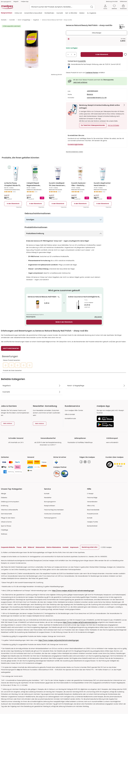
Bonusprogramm (50, 502)
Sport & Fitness (6, 526)
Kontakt (46, 494)
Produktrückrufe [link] (92, 514)
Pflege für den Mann (8, 518)
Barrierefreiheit (92, 526)
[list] (31, 49)
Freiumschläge (92, 498)
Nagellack (36, 20)
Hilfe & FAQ (91, 506)
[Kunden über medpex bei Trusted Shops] (116, 464)
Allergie (3, 494)
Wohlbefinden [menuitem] (49, 13)
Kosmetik (12, 20)
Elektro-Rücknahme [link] (53, 547)
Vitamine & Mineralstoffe (9, 510)
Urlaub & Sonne (6, 522)
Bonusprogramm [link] (6, 1)
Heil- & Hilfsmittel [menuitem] (71, 13)
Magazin (16, 1)
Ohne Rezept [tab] (96, 33)
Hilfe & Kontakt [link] (70, 414)
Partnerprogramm (50, 518)
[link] (56, 473)
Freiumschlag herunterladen (54, 510)
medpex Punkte (92, 522)
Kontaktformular (70, 418)
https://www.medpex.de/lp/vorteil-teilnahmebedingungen (73, 590)
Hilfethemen (123, 1)
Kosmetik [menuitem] (60, 13)
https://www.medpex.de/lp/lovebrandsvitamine (80, 622)
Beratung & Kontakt (112, 1)
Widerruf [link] (31, 547)
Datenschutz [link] (40, 547)
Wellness (4, 534)
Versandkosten (92, 502)
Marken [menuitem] (81, 13)
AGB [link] (24, 547)
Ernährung (4, 506)
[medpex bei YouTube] (89, 461)
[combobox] (62, 6)
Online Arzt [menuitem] (18, 13)
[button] (92, 125)
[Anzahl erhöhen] (75, 54)
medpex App (24, 1)
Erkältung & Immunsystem (10, 502)
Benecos (90, 94)
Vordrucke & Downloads (52, 514)
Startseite (3, 20)
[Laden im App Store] (111, 418)
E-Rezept (90, 494)
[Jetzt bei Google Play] (111, 424)
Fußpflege (4, 530)
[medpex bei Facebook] (81, 461)
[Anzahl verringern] (68, 54)
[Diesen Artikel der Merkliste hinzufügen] (125, 54)
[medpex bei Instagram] (85, 461)
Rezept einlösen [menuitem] (6, 13)
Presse (19, 547)
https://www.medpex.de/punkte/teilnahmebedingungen (58, 640)
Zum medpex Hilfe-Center (74, 410)
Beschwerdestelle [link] (93, 510)
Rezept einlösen (49, 506)
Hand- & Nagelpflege (24, 20)
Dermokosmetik (6, 514)
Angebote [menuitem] (92, 13)
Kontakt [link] (89, 518)
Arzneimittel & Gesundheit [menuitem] (33, 13)
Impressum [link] (74, 547)
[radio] (69, 39)
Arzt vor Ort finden (113, 125)
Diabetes (4, 498)
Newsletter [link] (47, 498)
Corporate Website (8, 547)
